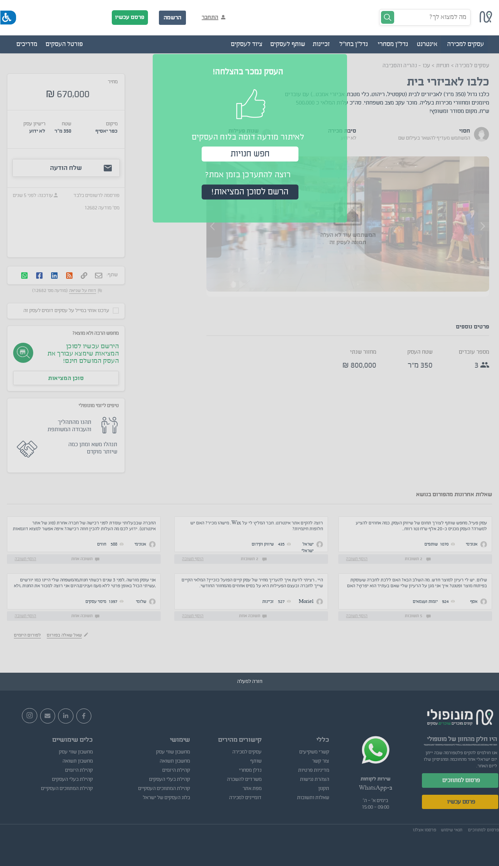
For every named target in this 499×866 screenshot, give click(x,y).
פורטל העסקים (64, 44)
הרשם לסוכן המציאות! (250, 191)
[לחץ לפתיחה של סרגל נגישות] (8, 17)
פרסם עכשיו (129, 17)
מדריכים (26, 44)
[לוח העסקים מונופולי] (486, 20)
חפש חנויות (250, 153)
